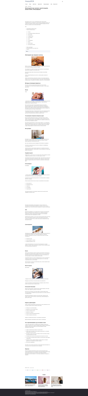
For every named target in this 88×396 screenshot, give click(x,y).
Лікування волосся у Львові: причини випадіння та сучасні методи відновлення (43, 385)
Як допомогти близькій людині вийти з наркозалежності (30, 385)
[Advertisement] (37, 15)
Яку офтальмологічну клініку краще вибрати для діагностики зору (56, 385)
